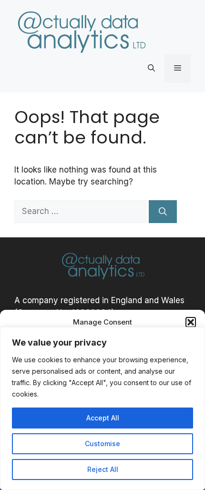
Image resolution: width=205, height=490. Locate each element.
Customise (102, 443)
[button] (190, 322)
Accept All (102, 418)
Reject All (102, 469)
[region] (102, 408)
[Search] (163, 211)
